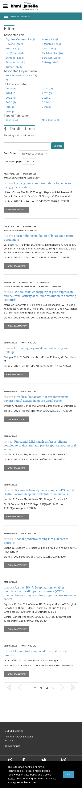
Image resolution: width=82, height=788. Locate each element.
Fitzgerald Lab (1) (51, 43)
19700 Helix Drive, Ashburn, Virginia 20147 (10, 761)
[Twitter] (44, 760)
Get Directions (14, 731)
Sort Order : (11, 153)
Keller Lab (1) (13, 48)
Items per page (13, 161)
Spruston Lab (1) (51, 57)
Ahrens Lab (9, 282)
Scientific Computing (50, 286)
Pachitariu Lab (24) (52, 53)
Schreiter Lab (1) (15, 57)
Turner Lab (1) (14, 66)
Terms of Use (12, 746)
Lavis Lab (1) (49, 48)
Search (58, 145)
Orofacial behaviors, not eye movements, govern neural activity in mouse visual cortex (36, 398)
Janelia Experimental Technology (21, 178)
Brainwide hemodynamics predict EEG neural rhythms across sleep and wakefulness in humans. (39, 492)
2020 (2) (11, 102)
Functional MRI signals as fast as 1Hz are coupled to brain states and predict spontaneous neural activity (40, 445)
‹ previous (20, 687)
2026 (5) (10, 88)
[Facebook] (23, 760)
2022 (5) (10, 97)
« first (9, 687)
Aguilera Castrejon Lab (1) (20, 39)
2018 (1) (10, 106)
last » (72, 687)
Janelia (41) (12, 119)
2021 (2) (46, 97)
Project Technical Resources (19, 286)
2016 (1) (46, 106)
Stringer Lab (29, 174)
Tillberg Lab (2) (50, 62)
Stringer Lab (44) (15, 62)
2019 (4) (46, 102)
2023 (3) (47, 93)
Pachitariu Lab (11, 174)
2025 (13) (47, 88)
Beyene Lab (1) (14, 43)
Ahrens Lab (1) (50, 39)
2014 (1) (10, 111)
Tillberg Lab (42, 282)
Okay (69, 774)
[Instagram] (63, 760)
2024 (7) (10, 93)
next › (61, 687)
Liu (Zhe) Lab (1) (14, 53)
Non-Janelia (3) (50, 119)
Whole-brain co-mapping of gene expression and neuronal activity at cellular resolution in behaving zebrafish (40, 295)
